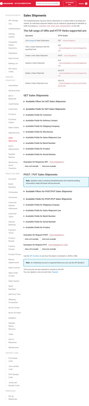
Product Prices (14, 254)
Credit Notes (13, 104)
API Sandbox (35, 256)
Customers (13, 109)
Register (55, 272)
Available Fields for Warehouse (39, 132)
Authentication (14, 29)
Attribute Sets (14, 90)
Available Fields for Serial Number (41, 154)
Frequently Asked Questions (12, 45)
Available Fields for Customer (39, 115)
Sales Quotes (13, 281)
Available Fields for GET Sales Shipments (45, 109)
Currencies (12, 197)
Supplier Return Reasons (12, 326)
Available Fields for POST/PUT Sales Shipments (49, 199)
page (32, 41)
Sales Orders (13, 127)
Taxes (10, 334)
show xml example (31, 166)
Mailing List (13, 63)
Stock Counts (14, 308)
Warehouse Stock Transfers (13, 165)
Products (12, 114)
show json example (49, 166)
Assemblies (13, 85)
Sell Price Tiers (14, 294)
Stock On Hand (14, 313)
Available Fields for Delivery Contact (42, 120)
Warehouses (13, 347)
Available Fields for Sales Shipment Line (43, 137)
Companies (13, 192)
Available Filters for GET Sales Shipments (46, 101)
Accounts (12, 179)
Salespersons (14, 133)
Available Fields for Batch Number (41, 143)
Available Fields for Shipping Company (42, 126)
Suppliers (12, 318)
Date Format (13, 58)
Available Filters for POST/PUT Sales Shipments (49, 191)
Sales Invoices (14, 268)
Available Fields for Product (38, 149)
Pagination (12, 53)
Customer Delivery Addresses (12, 205)
